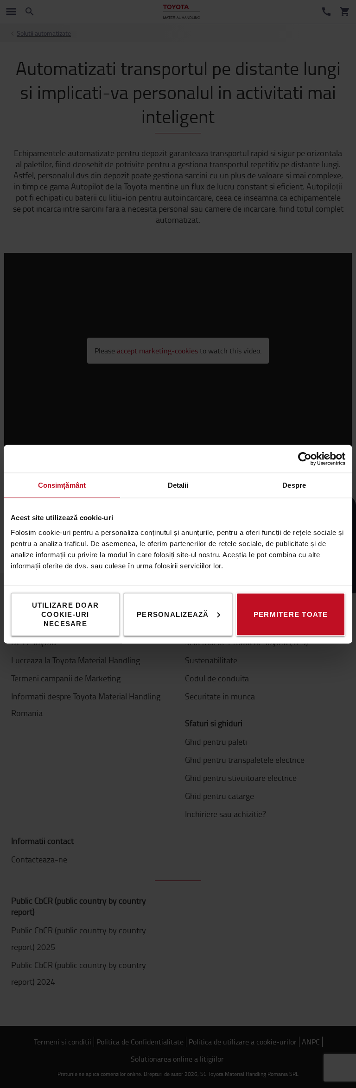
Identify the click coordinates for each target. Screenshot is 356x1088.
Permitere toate (291, 614)
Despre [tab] (294, 485)
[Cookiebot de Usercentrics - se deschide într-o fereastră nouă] (304, 458)
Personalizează (173, 614)
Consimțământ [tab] (62, 485)
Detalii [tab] (178, 485)
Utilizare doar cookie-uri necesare (65, 614)
